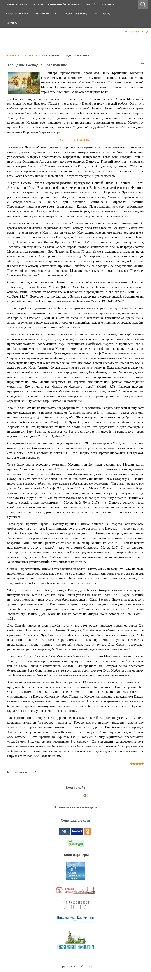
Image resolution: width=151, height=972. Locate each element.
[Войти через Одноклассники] (91, 795)
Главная (12, 55)
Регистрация (132, 31)
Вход (145, 31)
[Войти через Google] (85, 795)
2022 (23, 55)
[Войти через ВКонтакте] (66, 795)
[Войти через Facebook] (72, 795)
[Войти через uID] (59, 795)
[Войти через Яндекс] (78, 795)
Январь (33, 55)
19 (41, 55)
